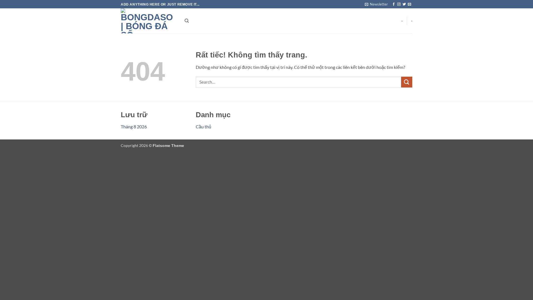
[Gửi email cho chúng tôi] (409, 4)
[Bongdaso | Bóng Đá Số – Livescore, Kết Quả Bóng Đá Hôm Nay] (148, 20)
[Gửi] (406, 82)
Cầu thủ (203, 126)
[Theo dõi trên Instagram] (399, 4)
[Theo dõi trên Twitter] (404, 4)
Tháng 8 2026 (134, 126)
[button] (376, 4)
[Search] (187, 21)
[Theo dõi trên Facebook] (393, 4)
